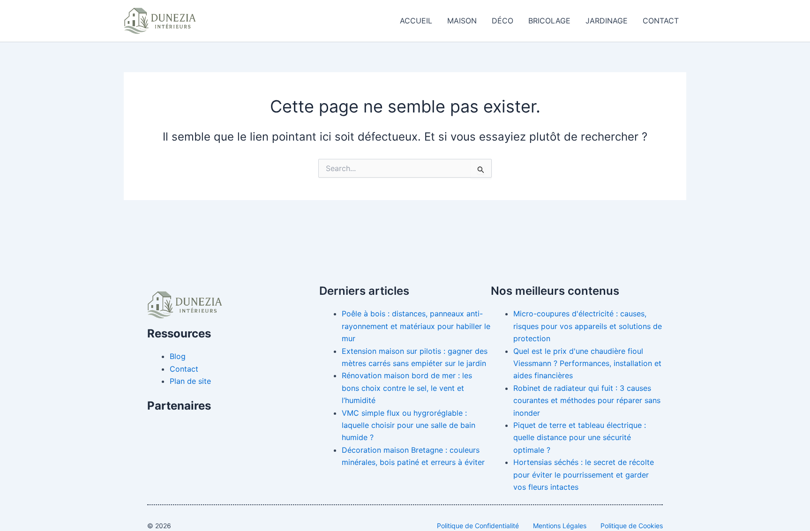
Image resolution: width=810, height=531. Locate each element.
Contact (661, 20)
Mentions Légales (559, 526)
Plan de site (190, 381)
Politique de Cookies (631, 526)
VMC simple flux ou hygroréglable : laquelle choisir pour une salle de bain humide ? (408, 425)
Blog (178, 356)
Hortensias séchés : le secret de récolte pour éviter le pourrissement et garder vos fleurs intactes (583, 474)
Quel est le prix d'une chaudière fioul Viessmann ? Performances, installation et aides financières (587, 363)
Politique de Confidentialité (478, 526)
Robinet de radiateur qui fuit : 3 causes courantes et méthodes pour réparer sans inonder (586, 400)
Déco (502, 20)
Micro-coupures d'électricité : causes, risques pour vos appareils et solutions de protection (587, 326)
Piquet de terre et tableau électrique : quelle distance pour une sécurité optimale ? (579, 437)
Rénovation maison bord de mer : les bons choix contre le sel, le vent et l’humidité (407, 388)
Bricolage (549, 20)
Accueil (416, 20)
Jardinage (606, 20)
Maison (462, 20)
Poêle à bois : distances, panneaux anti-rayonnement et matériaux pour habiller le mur (416, 326)
